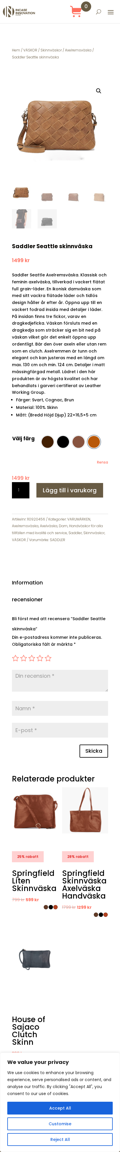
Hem (16, 50)
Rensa (102, 462)
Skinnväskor (51, 50)
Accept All (60, 1108)
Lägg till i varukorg (70, 490)
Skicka (93, 750)
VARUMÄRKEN (78, 519)
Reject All (60, 1139)
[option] (47, 441)
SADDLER (57, 539)
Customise (60, 1124)
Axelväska (48, 525)
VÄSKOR (30, 50)
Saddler (75, 532)
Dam (63, 525)
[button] (98, 91)
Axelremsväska (78, 50)
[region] (60, 1102)
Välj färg (23, 438)
